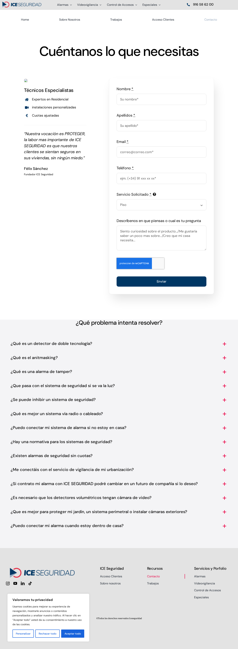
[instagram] (8, 583)
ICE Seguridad (112, 568)
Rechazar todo (47, 633)
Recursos (155, 568)
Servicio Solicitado (134, 194)
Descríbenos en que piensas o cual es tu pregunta (159, 220)
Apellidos (126, 115)
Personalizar (23, 633)
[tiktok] (30, 583)
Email (122, 141)
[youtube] (15, 583)
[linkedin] (23, 583)
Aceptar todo (73, 633)
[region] (48, 618)
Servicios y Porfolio (210, 568)
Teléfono (125, 168)
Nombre (125, 89)
